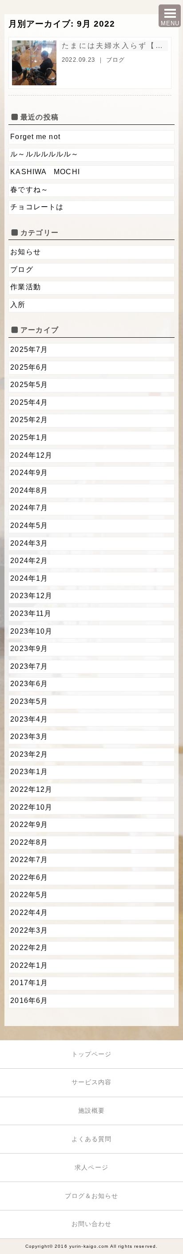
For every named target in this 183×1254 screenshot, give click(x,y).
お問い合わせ (92, 1223)
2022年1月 (29, 965)
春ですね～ (29, 189)
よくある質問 (92, 1138)
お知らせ (25, 252)
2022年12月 (31, 789)
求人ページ (91, 1167)
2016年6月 (29, 1000)
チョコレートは (37, 207)
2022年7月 (29, 859)
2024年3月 (29, 543)
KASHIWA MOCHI (45, 172)
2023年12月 (31, 595)
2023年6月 (29, 683)
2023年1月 (29, 771)
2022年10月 (31, 807)
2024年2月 (29, 560)
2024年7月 (29, 507)
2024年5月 (29, 525)
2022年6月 (29, 877)
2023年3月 (29, 736)
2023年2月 (29, 754)
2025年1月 (29, 437)
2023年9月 (29, 648)
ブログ (115, 59)
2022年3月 (29, 930)
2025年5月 (29, 384)
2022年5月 (29, 895)
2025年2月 (29, 419)
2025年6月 (29, 367)
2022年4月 (29, 912)
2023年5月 (29, 701)
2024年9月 (29, 472)
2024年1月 (29, 578)
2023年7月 (29, 666)
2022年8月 (29, 842)
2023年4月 (29, 719)
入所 (17, 304)
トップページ (92, 1054)
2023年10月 (31, 631)
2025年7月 (29, 349)
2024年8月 (29, 490)
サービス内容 (92, 1082)
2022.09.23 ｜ (84, 59)
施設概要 (91, 1110)
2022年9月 (29, 824)
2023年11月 (31, 613)
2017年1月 (29, 982)
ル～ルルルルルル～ (44, 154)
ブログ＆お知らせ (92, 1195)
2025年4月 (29, 402)
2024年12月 (31, 455)
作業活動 (25, 287)
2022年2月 (29, 947)
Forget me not (39, 136)
